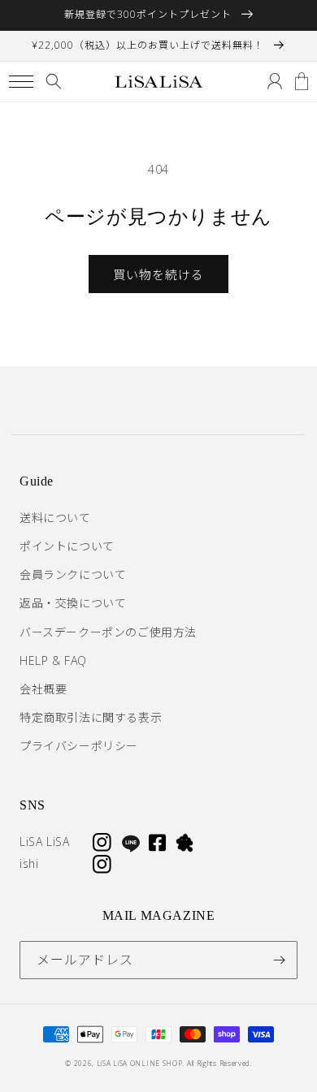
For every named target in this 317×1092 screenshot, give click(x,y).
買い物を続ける (158, 274)
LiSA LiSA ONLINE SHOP (140, 1063)
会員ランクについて (73, 574)
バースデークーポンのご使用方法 (108, 632)
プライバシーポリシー (79, 745)
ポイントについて (67, 546)
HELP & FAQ (53, 660)
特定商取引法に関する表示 (91, 717)
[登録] (279, 960)
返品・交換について (73, 603)
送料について (55, 517)
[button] (20, 81)
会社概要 (43, 689)
